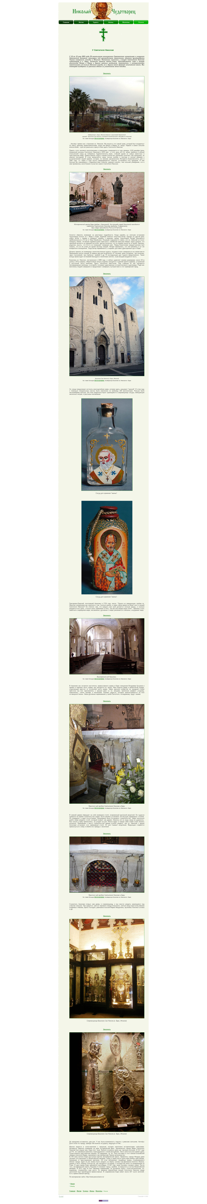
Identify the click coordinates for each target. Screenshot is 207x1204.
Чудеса (85, 1191)
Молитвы (99, 1191)
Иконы (92, 1191)
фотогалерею (99, 138)
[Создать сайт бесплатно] (103, 1201)
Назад (72, 1184)
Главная (72, 1191)
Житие (79, 1191)
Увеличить (107, 73)
